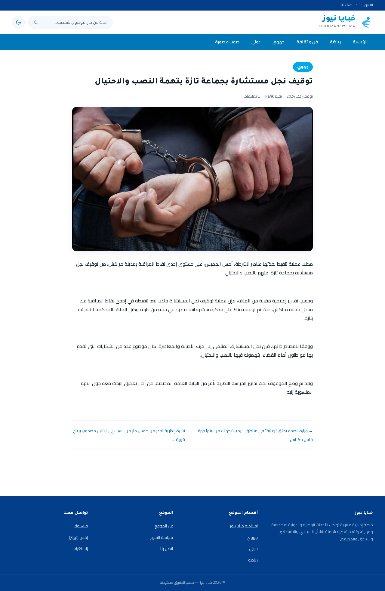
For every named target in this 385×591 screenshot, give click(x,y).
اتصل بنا (166, 548)
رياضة (335, 42)
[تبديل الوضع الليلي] (18, 22)
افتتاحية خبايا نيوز (244, 526)
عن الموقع (164, 526)
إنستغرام (80, 548)
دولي (255, 42)
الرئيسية (360, 42)
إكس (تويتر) (78, 537)
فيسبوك (81, 526)
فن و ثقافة (307, 42)
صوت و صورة (227, 42)
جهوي (279, 42)
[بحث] (35, 22)
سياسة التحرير (161, 537)
